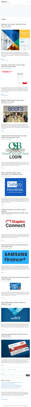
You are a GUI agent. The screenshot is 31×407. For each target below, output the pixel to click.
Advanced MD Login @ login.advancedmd (8, 383)
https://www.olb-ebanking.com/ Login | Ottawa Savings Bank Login (14, 136)
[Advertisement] (15, 10)
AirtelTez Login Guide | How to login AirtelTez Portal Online (13, 65)
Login (3, 94)
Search (2, 373)
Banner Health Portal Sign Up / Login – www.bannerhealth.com (11, 386)
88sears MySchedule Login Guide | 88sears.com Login (12, 101)
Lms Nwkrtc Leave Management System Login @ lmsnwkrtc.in (11, 382)
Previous (3, 369)
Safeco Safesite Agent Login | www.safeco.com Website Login (11, 173)
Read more (4, 56)
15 (13, 369)
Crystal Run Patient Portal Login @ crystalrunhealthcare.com (11, 385)
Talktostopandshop (4, 399)
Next (15, 369)
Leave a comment (5, 60)
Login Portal (4, 1)
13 (10, 369)
